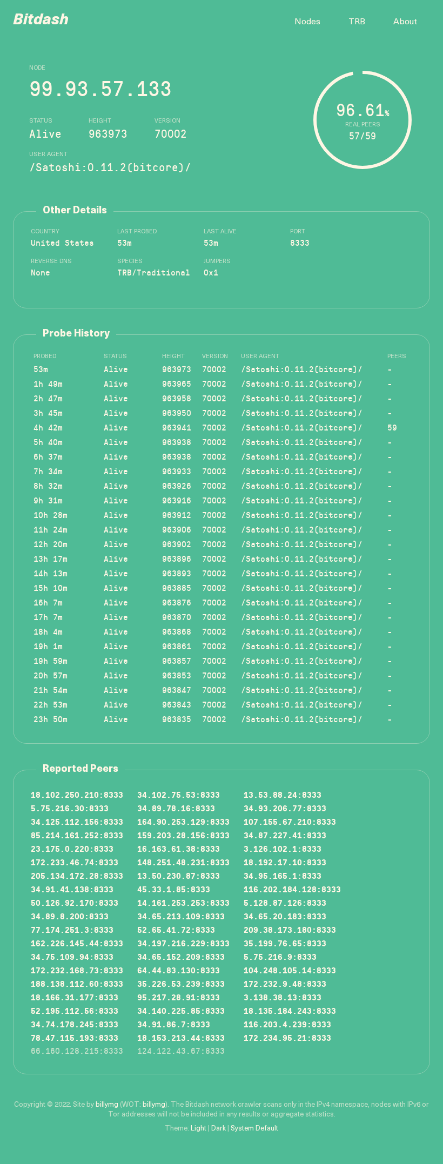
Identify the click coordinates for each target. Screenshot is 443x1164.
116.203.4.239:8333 (287, 1024)
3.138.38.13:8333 (282, 997)
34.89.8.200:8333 (70, 916)
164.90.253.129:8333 (183, 821)
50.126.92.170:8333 (74, 902)
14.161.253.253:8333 (183, 902)
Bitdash (41, 20)
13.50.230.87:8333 (178, 875)
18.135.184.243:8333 (290, 1010)
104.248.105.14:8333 (290, 970)
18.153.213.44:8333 (181, 1037)
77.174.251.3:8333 (72, 929)
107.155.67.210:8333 (290, 821)
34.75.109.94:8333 (72, 956)
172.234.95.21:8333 (287, 1037)
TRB (356, 22)
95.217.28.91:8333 (178, 997)
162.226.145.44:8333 (77, 943)
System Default (254, 1128)
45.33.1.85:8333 (173, 889)
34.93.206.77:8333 (285, 808)
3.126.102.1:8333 (282, 848)
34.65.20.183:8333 (285, 916)
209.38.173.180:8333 (290, 929)
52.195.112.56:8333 (74, 1010)
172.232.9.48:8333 (285, 983)
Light (198, 1128)
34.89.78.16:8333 (176, 808)
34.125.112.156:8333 (77, 821)
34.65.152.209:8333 (181, 956)
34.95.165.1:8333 (282, 875)
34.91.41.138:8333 (72, 889)
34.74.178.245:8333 (74, 1024)
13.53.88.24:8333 (282, 794)
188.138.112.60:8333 (77, 983)
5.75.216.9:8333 (280, 956)
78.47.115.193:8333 (74, 1037)
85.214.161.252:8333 (77, 835)
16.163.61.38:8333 (178, 848)
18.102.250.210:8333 (77, 794)
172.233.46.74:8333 (74, 862)
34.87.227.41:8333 (285, 835)
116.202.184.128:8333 (292, 889)
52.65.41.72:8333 (176, 929)
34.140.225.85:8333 (181, 1010)
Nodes (307, 22)
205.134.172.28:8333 (77, 875)
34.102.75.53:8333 (178, 794)
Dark (218, 1128)
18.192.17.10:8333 (285, 862)
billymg (107, 1104)
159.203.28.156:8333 (183, 835)
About (405, 22)
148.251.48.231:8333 (183, 862)
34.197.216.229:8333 (183, 943)
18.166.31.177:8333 (74, 997)
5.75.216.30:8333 (70, 808)
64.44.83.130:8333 (178, 970)
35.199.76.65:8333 (285, 943)
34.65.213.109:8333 (181, 916)
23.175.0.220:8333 (72, 848)
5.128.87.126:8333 (285, 902)
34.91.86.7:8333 (173, 1024)
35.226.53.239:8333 (181, 983)
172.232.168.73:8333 (77, 970)
